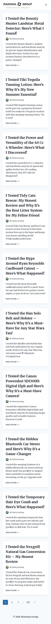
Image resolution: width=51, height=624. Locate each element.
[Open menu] (46, 4)
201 (28, 602)
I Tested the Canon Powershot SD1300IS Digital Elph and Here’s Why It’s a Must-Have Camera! (25, 386)
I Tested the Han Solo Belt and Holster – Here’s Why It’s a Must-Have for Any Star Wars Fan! (25, 323)
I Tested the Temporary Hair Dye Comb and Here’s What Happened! (25, 502)
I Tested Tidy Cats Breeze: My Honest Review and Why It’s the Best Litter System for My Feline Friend (24, 205)
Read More (12, 65)
